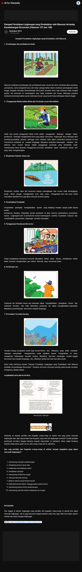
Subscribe (72, 32)
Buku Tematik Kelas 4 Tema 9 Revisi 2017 (26, 522)
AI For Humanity (11, 3)
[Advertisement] (41, 15)
